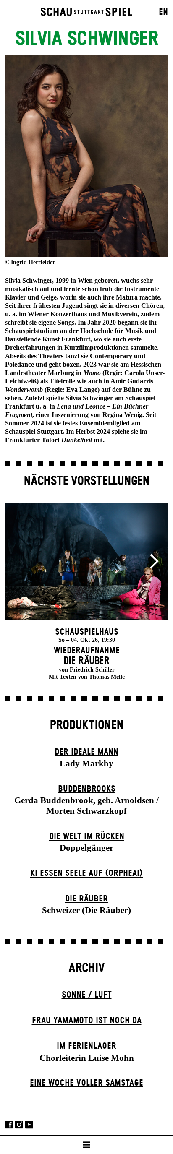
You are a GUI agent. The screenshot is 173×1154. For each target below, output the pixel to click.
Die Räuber (86, 899)
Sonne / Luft (87, 995)
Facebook (9, 1124)
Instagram (19, 1124)
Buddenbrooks (86, 789)
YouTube (29, 1124)
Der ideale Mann (86, 752)
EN (163, 12)
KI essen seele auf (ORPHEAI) (86, 873)
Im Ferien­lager (86, 1046)
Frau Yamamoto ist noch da (87, 1020)
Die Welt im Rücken (86, 836)
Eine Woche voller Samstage (86, 1083)
